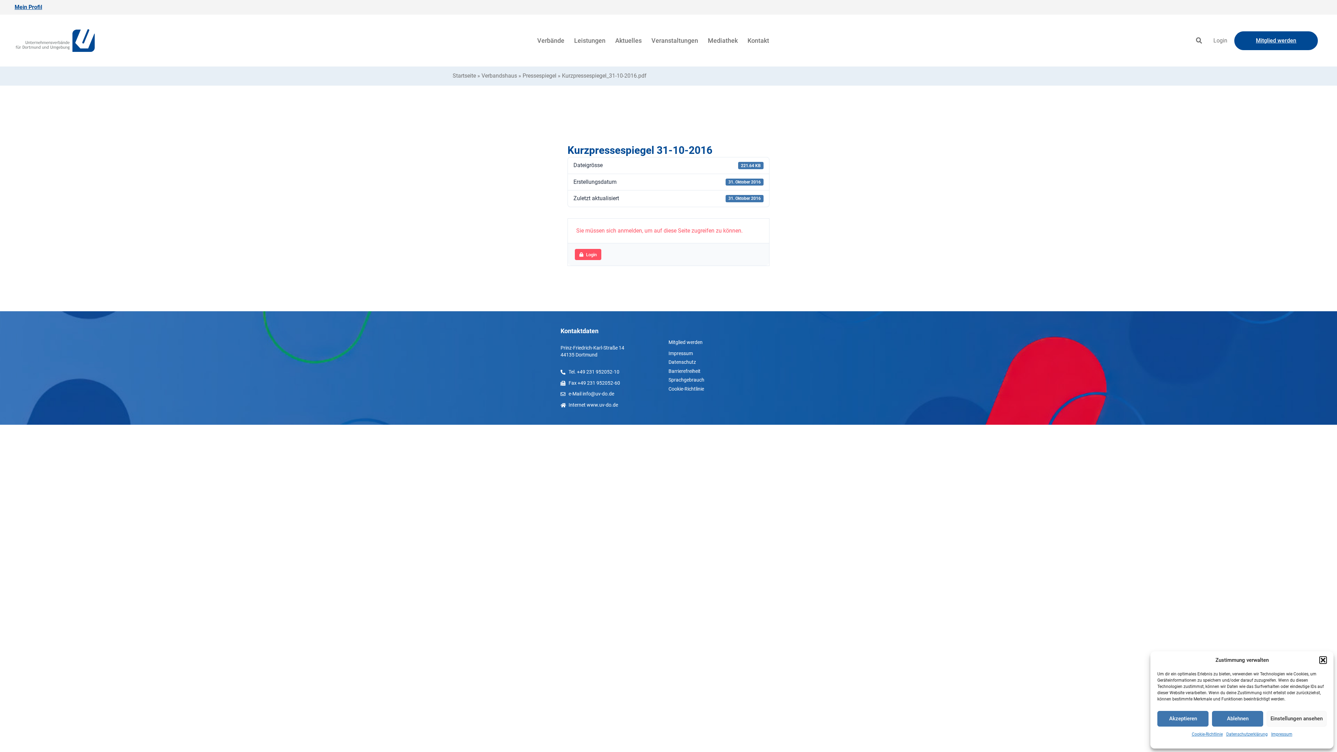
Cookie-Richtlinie (1207, 734)
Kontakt (758, 40)
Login (1220, 40)
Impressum (1281, 734)
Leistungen (589, 40)
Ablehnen (1238, 718)
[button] (1323, 660)
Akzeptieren (1183, 718)
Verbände (550, 40)
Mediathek (723, 40)
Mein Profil (28, 7)
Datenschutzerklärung (1247, 734)
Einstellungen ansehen (1296, 718)
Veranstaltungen (674, 40)
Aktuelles (628, 40)
